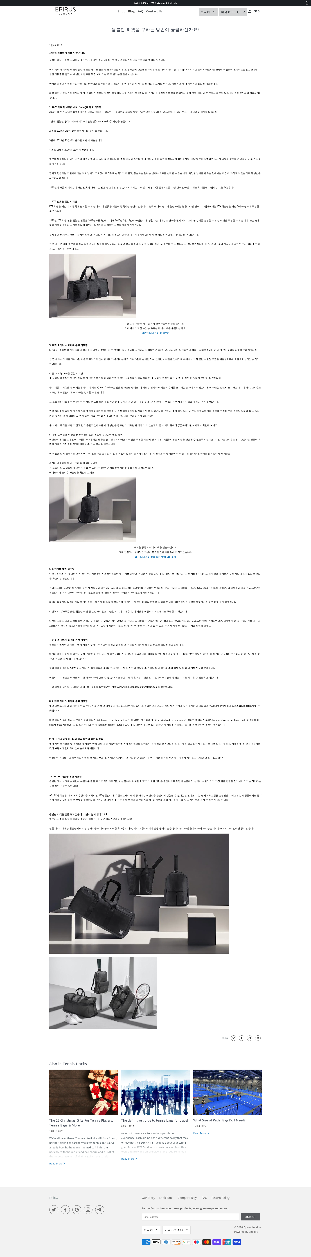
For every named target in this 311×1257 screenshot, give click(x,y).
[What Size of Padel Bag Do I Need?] (227, 1092)
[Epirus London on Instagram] (89, 1209)
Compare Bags (187, 1198)
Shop (121, 11)
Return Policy (220, 1198)
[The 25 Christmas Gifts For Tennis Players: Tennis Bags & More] (83, 1092)
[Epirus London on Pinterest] (77, 1209)
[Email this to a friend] (257, 1038)
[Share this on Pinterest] (249, 1038)
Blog (131, 11)
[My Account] (250, 11)
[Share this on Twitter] (233, 1038)
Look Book (166, 1198)
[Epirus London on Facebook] (66, 1209)
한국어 (206, 12)
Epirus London (252, 1227)
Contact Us (154, 11)
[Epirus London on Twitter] (54, 1209)
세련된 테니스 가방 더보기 (156, 333)
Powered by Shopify (246, 1231)
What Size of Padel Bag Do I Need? (219, 1120)
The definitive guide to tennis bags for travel (154, 1120)
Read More (56, 1163)
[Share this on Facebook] (241, 1038)
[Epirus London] (65, 11)
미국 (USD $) (230, 12)
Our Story (148, 1198)
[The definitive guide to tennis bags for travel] (155, 1092)
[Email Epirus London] (100, 1209)
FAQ (140, 11)
